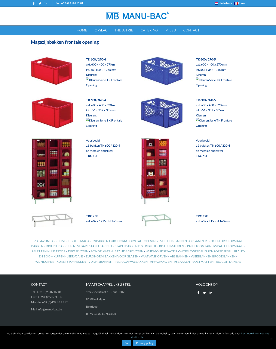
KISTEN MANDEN (171, 246)
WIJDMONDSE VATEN (161, 251)
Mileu (170, 30)
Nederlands (225, 3)
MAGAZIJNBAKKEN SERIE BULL (55, 241)
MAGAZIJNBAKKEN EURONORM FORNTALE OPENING (119, 241)
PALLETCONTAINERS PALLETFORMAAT (215, 246)
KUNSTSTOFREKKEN (71, 261)
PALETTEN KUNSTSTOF (48, 251)
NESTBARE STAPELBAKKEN (92, 246)
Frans (241, 3)
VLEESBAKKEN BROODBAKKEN (213, 256)
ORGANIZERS (198, 241)
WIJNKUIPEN (44, 261)
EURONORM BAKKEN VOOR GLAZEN (112, 256)
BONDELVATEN (102, 251)
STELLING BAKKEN (173, 241)
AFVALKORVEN (161, 261)
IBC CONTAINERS (228, 261)
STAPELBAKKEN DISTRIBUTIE (136, 246)
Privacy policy (144, 343)
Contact (191, 30)
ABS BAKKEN (179, 256)
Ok (126, 343)
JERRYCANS (75, 256)
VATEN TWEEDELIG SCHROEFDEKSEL (205, 251)
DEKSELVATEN (78, 251)
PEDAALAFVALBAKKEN (131, 261)
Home (82, 30)
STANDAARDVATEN (129, 251)
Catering (149, 30)
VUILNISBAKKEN (100, 261)
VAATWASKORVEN (154, 256)
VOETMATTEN (203, 261)
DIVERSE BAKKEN (58, 246)
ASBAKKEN (182, 261)
